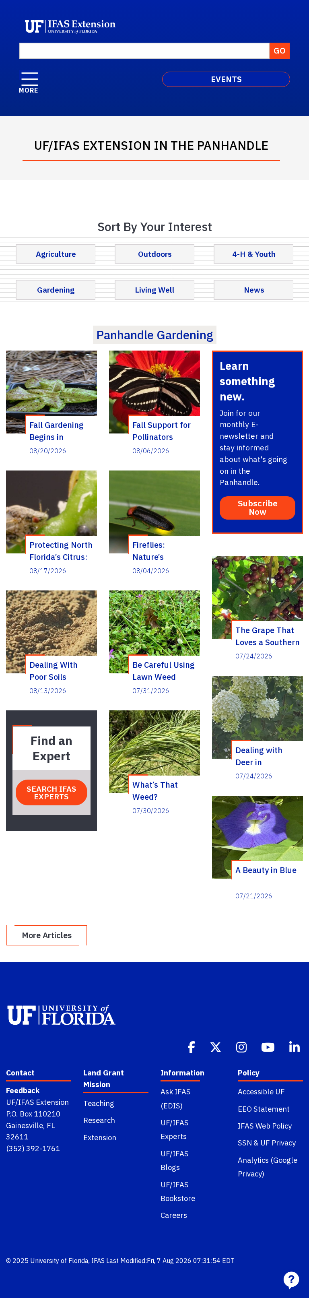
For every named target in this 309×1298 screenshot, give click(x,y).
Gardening (55, 290)
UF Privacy (278, 1142)
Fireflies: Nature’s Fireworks (150, 550)
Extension (99, 1137)
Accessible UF (261, 1091)
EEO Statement (264, 1109)
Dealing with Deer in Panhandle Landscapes (258, 756)
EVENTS (226, 79)
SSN (245, 1142)
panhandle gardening (154, 335)
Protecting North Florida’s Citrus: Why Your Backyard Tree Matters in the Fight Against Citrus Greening (61, 550)
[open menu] (29, 75)
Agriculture (56, 254)
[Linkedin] (295, 1046)
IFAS (98, 1261)
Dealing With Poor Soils (53, 670)
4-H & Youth (254, 254)
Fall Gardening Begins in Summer (56, 430)
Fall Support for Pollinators (161, 430)
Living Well (155, 290)
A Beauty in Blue (266, 870)
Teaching (98, 1103)
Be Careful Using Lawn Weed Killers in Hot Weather (163, 670)
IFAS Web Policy (265, 1126)
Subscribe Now (258, 507)
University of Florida (59, 1261)
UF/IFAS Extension (37, 1102)
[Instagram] (242, 1046)
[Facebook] (192, 1046)
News (254, 290)
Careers (174, 1215)
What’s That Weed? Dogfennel (155, 790)
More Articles (47, 935)
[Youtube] (268, 1046)
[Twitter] (216, 1046)
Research (99, 1120)
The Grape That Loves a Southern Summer (267, 636)
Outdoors (155, 254)
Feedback (22, 1090)
